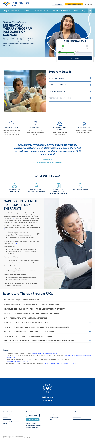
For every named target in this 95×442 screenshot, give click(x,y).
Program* (60, 51)
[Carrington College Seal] (47, 388)
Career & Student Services (32, 427)
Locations (5, 417)
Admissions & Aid (7, 419)
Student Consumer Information (33, 425)
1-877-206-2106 (47, 397)
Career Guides (53, 415)
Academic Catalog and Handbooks (11, 421)
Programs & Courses (8, 415)
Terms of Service (77, 417)
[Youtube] (49, 400)
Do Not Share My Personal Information (82, 419)
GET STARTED (75, 58)
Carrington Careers (31, 423)
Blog (51, 419)
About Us (5, 423)
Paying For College (54, 417)
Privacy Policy (76, 415)
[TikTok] (52, 400)
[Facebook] (46, 400)
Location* (77, 51)
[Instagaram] (43, 400)
